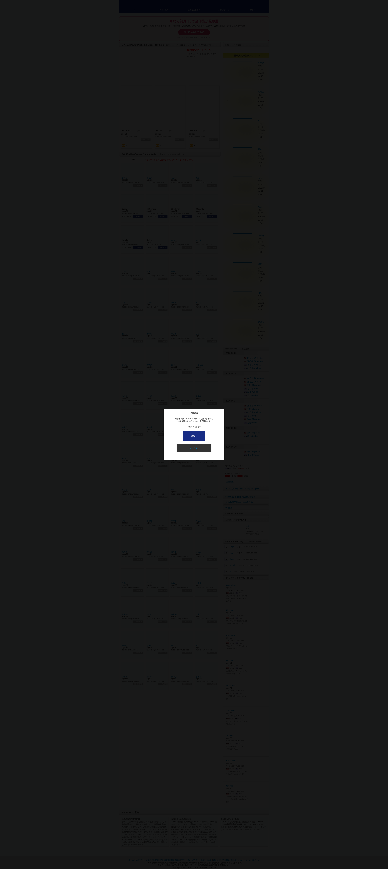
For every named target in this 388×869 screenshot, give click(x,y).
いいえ (194, 447)
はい (194, 435)
